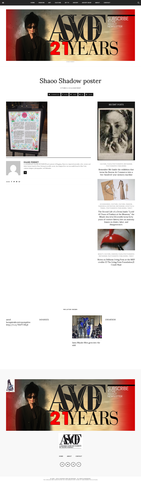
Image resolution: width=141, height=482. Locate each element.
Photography (111, 166)
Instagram (128, 164)
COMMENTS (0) (55, 94)
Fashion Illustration (106, 206)
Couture (114, 204)
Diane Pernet (77, 88)
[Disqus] (48, 215)
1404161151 (44, 319)
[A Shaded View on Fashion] (70, 35)
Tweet (129, 208)
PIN (82, 94)
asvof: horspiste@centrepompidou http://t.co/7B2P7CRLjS (18, 321)
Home (33, 2)
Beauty (100, 254)
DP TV (67, 2)
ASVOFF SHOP (86, 2)
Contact (107, 2)
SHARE (66, 94)
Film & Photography (115, 164)
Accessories (105, 204)
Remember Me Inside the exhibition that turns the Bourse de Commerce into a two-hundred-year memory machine (116, 171)
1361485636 (110, 319)
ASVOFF (75, 2)
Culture (58, 2)
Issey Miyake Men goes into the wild (86, 344)
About (97, 2)
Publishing (122, 166)
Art (49, 2)
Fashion (41, 2)
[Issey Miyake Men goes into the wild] (87, 326)
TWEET (74, 94)
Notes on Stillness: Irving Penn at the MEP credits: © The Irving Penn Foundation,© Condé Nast (116, 261)
